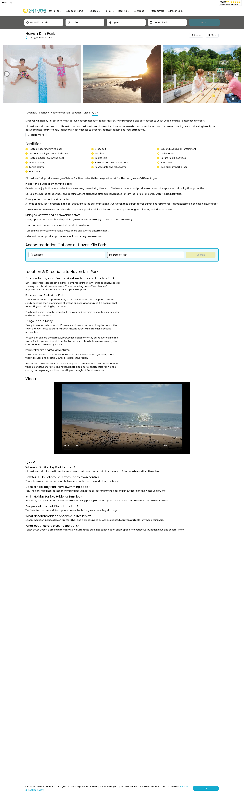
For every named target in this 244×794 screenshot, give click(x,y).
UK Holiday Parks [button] (39, 22)
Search (204, 22)
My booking (7, 3)
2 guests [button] (117, 22)
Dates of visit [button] (161, 22)
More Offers (157, 11)
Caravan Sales (176, 11)
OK (205, 788)
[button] (56, 11)
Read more (37, 134)
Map (213, 35)
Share (197, 35)
